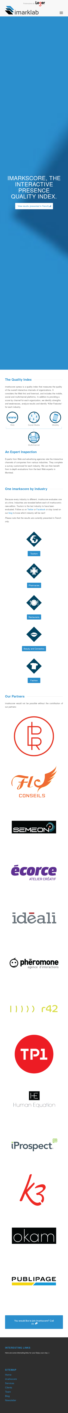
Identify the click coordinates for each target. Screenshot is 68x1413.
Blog (7, 1396)
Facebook (40, 509)
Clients (8, 1387)
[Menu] (61, 10)
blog (10, 512)
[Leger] (34, 5)
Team (8, 1391)
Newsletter (10, 1400)
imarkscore (11, 1378)
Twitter (30, 509)
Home (8, 1374)
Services (9, 1383)
